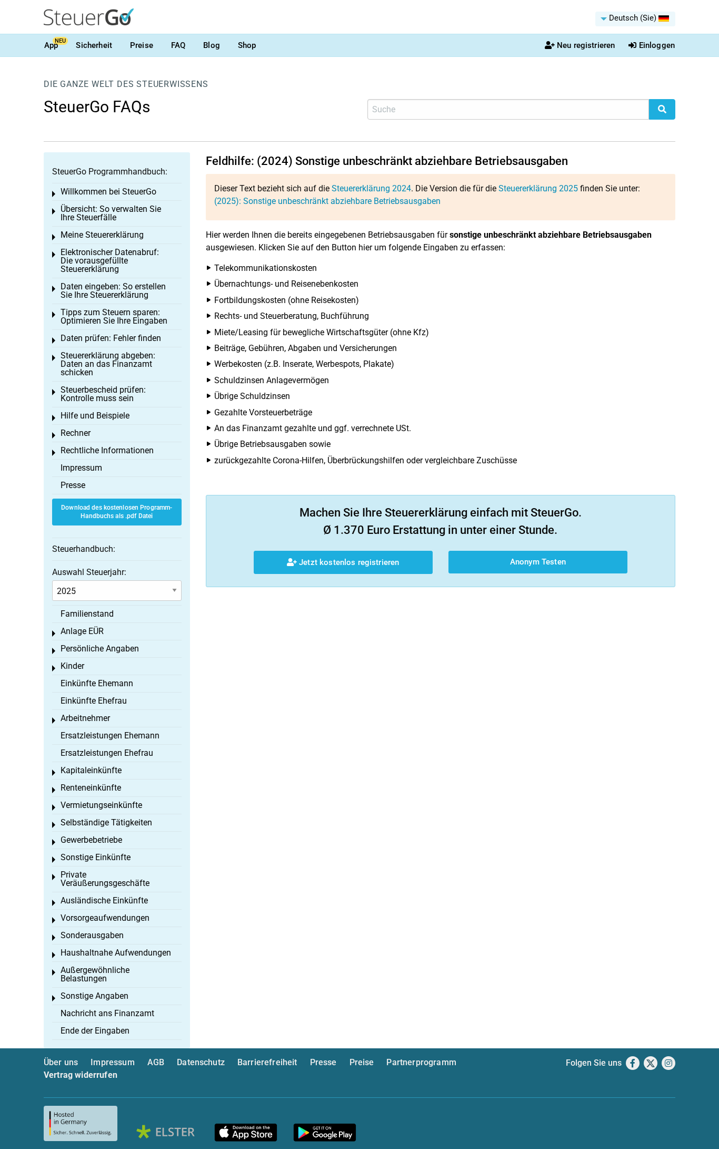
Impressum (81, 468)
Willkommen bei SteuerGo (108, 192)
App (51, 45)
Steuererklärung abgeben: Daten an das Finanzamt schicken (108, 363)
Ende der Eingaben (95, 1031)
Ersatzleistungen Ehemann (110, 736)
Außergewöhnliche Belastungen (95, 974)
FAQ (178, 45)
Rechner (76, 433)
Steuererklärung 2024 (371, 188)
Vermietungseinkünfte (101, 805)
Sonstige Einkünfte (96, 857)
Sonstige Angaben (94, 996)
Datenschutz (201, 1062)
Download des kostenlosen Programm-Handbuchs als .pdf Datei (116, 512)
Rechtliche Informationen (107, 450)
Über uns (61, 1062)
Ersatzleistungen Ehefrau (107, 753)
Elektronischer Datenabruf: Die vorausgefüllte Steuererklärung (110, 260)
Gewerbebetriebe (91, 840)
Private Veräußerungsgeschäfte (105, 879)
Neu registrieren (586, 45)
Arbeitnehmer (85, 718)
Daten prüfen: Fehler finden (111, 338)
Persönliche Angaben (100, 649)
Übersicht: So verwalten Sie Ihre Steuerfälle (111, 213)
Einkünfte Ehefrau (94, 701)
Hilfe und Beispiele (95, 416)
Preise (141, 45)
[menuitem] (635, 19)
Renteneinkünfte (91, 788)
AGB (155, 1062)
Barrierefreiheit (267, 1062)
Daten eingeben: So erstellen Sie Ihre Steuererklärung (113, 290)
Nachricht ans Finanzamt (107, 1013)
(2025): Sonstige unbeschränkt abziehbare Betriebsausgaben (327, 201)
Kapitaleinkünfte (91, 770)
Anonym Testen (538, 562)
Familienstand (87, 614)
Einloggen (657, 45)
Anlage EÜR (82, 631)
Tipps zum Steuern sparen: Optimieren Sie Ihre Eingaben (114, 316)
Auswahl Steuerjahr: (89, 572)
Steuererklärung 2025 (538, 188)
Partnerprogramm (421, 1062)
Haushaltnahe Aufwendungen (116, 953)
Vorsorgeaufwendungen (105, 918)
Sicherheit (94, 45)
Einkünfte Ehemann (97, 683)
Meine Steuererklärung (102, 235)
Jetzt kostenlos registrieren (348, 562)
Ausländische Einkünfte (104, 900)
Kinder (72, 666)
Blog (211, 45)
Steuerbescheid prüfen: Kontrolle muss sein (103, 394)
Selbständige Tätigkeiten (106, 822)
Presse (73, 485)
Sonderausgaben (92, 935)
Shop (247, 45)
